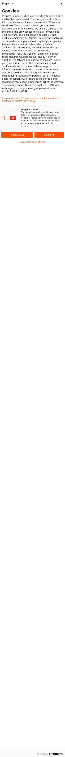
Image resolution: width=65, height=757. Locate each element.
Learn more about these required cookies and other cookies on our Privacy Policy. (31, 99)
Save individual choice (32, 141)
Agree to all (17, 134)
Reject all (49, 134)
